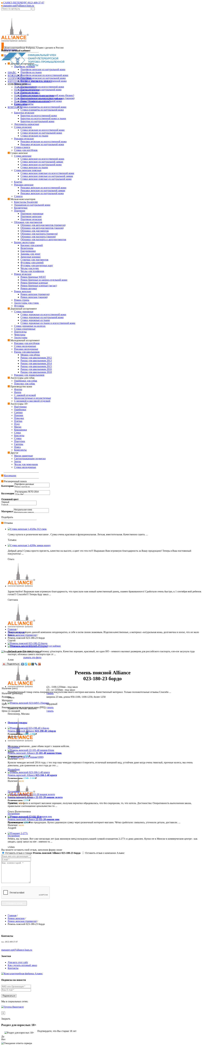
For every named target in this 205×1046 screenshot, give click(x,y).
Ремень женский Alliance (35, 753)
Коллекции (10, 475)
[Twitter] (26, 664)
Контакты (13, 968)
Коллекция (7, 493)
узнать (49, 693)
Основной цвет (10, 499)
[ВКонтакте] (22, 664)
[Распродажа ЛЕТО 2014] (32, 491)
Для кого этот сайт (18, 962)
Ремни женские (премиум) (22, 635)
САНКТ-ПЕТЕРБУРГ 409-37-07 (23, 2)
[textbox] (16, 8)
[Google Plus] (39, 664)
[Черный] (18, 502)
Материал (7, 511)
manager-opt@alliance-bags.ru (18, 5)
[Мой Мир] (32, 664)
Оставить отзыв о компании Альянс (105, 853)
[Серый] (18, 505)
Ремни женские (16, 632)
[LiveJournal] (36, 664)
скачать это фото (32, 657)
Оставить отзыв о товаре (43, 853)
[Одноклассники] (29, 664)
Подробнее (14, 747)
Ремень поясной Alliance (32, 731)
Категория (7, 486)
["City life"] (32, 494)
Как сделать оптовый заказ (22, 965)
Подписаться (9, 996)
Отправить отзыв (14, 903)
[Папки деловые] (31, 487)
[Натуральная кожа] (31, 509)
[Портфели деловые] (31, 484)
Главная (12, 629)
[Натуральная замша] (31, 512)
